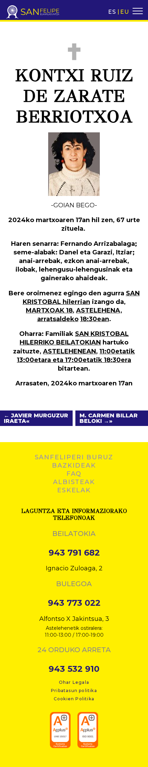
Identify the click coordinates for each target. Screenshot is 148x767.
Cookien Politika (74, 698)
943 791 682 (74, 553)
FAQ (74, 474)
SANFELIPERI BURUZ (74, 457)
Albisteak (74, 482)
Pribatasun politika (74, 690)
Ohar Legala (74, 682)
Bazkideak (74, 465)
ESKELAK (74, 490)
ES (112, 12)
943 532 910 (74, 669)
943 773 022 (74, 603)
